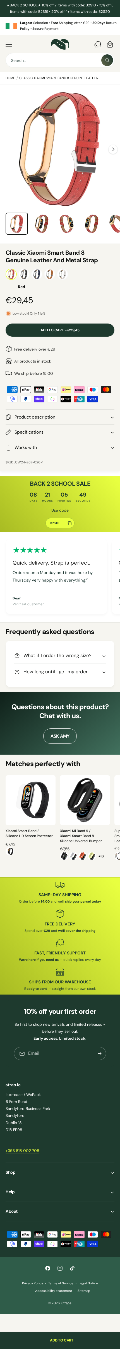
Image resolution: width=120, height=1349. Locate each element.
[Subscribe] (99, 1053)
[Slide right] (113, 149)
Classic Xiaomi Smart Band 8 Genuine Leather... (59, 78)
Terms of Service (60, 1283)
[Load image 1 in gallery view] (17, 224)
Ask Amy (60, 736)
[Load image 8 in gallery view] (92, 224)
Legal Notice (88, 1283)
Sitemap (84, 1291)
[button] (9, 44)
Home (10, 78)
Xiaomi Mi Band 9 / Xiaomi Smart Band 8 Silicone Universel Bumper (81, 836)
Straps (66, 1303)
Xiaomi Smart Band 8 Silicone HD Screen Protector (29, 833)
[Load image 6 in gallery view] (42, 224)
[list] (60, 26)
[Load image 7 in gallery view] (67, 224)
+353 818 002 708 (22, 1150)
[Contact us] (98, 44)
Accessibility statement (53, 1291)
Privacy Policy (32, 1283)
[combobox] (60, 60)
